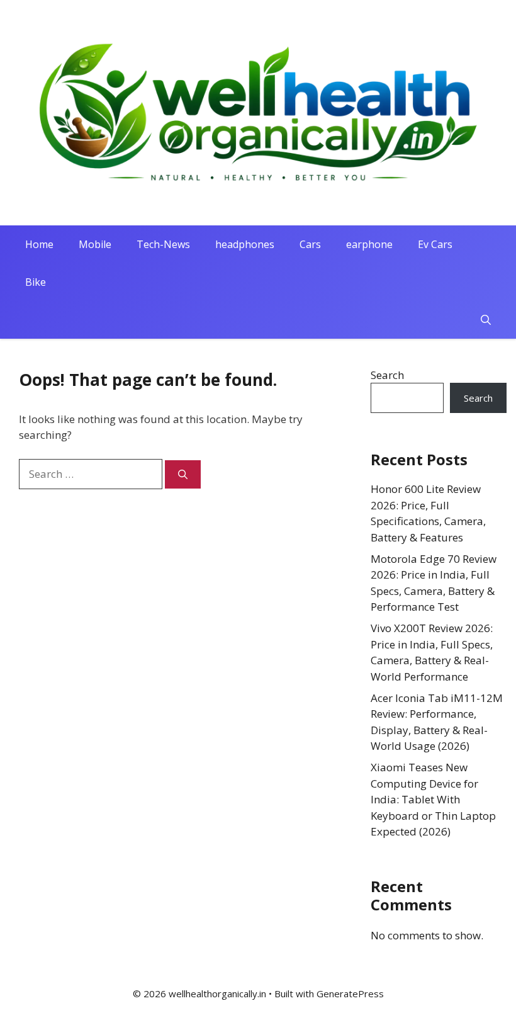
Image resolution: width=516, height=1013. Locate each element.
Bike (35, 282)
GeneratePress (350, 993)
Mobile (95, 244)
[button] (485, 320)
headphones (244, 244)
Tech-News (163, 244)
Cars (310, 244)
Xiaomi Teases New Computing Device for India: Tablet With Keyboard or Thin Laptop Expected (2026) (433, 799)
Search (387, 375)
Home (39, 244)
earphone (369, 244)
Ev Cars (435, 244)
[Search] (183, 474)
